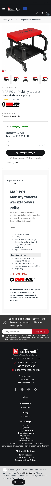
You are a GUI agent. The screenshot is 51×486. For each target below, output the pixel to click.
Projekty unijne (25, 435)
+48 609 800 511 (27, 362)
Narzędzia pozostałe (9, 87)
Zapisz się (40, 331)
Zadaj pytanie (12, 162)
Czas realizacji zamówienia (25, 460)
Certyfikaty (25, 438)
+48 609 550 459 (26, 366)
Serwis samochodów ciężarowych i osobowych (25, 443)
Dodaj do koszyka (27, 153)
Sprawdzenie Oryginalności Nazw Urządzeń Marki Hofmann (25, 446)
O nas (25, 425)
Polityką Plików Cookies (26, 473)
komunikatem (28, 335)
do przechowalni (34, 158)
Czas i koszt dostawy (25, 457)
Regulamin (25, 428)
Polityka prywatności (25, 441)
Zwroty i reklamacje (25, 430)
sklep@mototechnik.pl (27, 369)
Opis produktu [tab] (15, 180)
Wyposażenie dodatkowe (31, 19)
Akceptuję (18, 482)
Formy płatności (25, 455)
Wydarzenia (25, 407)
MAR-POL (16, 116)
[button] (37, 13)
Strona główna (7, 19)
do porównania (18, 158)
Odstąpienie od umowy (25, 433)
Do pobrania (25, 416)
